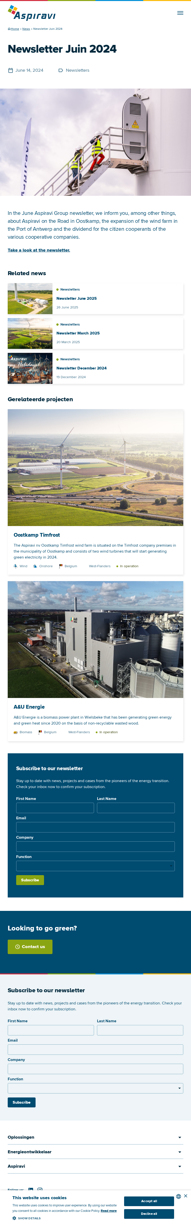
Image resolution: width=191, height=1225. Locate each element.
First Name (26, 798)
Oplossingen (21, 1137)
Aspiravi (16, 1166)
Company (24, 837)
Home (15, 29)
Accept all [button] (149, 1201)
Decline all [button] (149, 1214)
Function (24, 856)
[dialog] (95, 1207)
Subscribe (30, 880)
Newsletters (78, 70)
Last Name (106, 798)
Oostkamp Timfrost (37, 535)
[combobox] (178, 1196)
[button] (65, 1217)
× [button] (185, 1196)
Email (21, 818)
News (26, 29)
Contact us (33, 947)
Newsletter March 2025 (78, 333)
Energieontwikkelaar (29, 1152)
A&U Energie (29, 707)
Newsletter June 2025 (76, 298)
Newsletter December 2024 (81, 368)
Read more (109, 1211)
